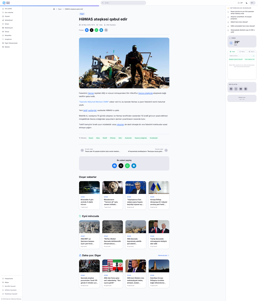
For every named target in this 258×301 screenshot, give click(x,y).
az (252, 3)
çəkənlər (120, 124)
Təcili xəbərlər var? (249, 59)
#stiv (120, 138)
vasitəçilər (92, 110)
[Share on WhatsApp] (96, 30)
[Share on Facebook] (87, 30)
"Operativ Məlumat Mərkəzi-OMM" (94, 102)
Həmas (91, 93)
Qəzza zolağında (145, 93)
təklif (85, 110)
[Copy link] (106, 30)
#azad (91, 138)
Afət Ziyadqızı (111, 25)
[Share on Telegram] (101, 30)
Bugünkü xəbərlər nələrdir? (236, 59)
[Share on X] (91, 30)
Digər (60, 9)
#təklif (105, 138)
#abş (98, 138)
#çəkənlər (128, 138)
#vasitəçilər (154, 138)
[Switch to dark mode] (247, 3)
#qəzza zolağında (141, 138)
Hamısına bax (162, 255)
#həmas (112, 138)
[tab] (232, 51)
